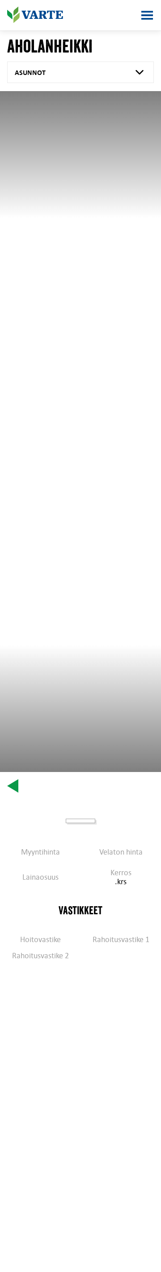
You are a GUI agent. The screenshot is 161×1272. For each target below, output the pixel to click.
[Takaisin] (12, 786)
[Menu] (147, 15)
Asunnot (30, 72)
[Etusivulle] (35, 14)
